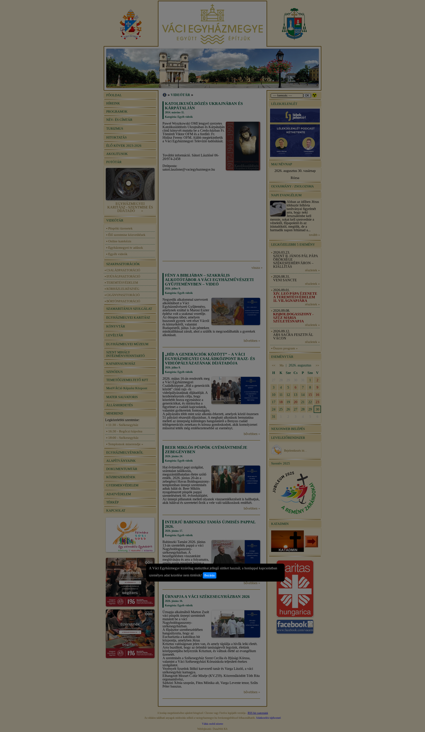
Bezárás (209, 575)
